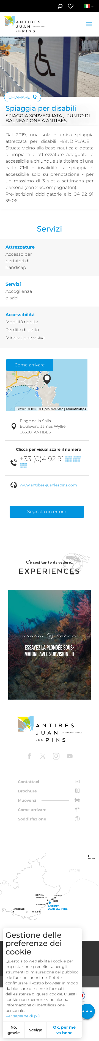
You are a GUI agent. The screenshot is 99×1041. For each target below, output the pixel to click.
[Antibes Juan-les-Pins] (49, 729)
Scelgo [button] (35, 1030)
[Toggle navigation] (89, 24)
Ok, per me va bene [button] (64, 1030)
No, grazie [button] (13, 1030)
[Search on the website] (59, 7)
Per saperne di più (23, 1016)
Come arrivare (30, 365)
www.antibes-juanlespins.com (48, 485)
